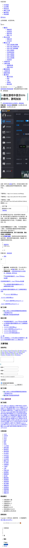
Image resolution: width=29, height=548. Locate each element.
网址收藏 (6, 14)
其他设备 (6, 447)
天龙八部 (20, 410)
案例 (11, 426)
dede (4, 418)
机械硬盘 (5, 419)
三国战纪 (4, 410)
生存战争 (13, 416)
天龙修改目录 (10, 52)
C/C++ (24, 407)
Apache (22, 423)
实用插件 (6, 464)
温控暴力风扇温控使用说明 (11, 314)
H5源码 (16, 410)
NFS (10, 416)
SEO (23, 426)
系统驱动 (6, 487)
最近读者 (9, 84)
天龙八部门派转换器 (12, 48)
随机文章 (9, 33)
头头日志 (9, 41)
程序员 (20, 405)
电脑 (9, 419)
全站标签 (9, 31)
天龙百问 (9, 59)
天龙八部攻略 (10, 57)
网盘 (16, 415)
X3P (15, 413)
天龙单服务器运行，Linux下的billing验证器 (12, 281)
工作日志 (16, 421)
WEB (5, 444)
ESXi (26, 419)
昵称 (2, 367)
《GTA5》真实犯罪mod (7, 297)
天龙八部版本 (10, 50)
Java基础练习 (19, 416)
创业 (24, 418)
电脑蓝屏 (6, 423)
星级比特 (23, 424)
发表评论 (6, 244)
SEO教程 (16, 405)
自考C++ (12, 410)
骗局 (14, 407)
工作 (2, 427)
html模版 (7, 421)
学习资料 (6, 462)
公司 (21, 419)
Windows (18, 408)
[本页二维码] (5, 546)
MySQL (16, 418)
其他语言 (6, 449)
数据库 (5, 415)
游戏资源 (10, 89)
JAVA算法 (3, 416)
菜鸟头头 (3, 17)
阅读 (8, 78)
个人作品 (6, 445)
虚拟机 (4, 413)
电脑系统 (6, 485)
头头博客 (6, 6)
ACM (24, 410)
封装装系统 (23, 408)
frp (12, 421)
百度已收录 (7, 236)
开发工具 (6, 470)
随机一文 (9, 35)
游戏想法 (21, 418)
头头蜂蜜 (6, 457)
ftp (25, 423)
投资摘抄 (6, 472)
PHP (5, 407)
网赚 (18, 426)
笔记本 (20, 421)
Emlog (2, 415)
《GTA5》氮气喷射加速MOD (12, 332)
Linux (2, 407)
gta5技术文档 (19, 413)
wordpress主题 (9, 412)
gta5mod (5, 427)
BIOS (14, 423)
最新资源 (8, 399)
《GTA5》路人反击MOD (10, 331)
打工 (25, 426)
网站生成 (6, 8)
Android (16, 424)
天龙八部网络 (10, 56)
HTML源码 (3, 424)
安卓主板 (25, 413)
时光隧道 (6, 4)
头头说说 (6, 459)
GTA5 (19, 424)
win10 (23, 419)
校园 (6, 418)
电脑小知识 (10, 67)
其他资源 (6, 451)
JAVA (4, 412)
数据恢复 (11, 413)
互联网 (21, 407)
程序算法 (14, 426)
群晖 (8, 413)
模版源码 (6, 477)
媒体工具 (6, 461)
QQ (1, 376)
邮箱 (2, 370)
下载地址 (4, 210)
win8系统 (12, 419)
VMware (12, 424)
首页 (2, 89)
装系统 (24, 415)
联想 (21, 426)
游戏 (10, 184)
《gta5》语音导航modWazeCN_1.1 (10, 304)
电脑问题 (18, 423)
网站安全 (12, 405)
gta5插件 (11, 423)
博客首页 (9, 29)
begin (5, 408)
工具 (8, 80)
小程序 (5, 466)
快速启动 (21, 412)
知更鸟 (14, 412)
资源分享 (5, 89)
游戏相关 (6, 479)
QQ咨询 (6, 544)
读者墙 (9, 82)
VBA (11, 421)
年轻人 (14, 408)
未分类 (5, 476)
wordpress (17, 407)
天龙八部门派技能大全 (13, 46)
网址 (2, 373)
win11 (8, 415)
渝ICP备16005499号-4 (6, 520)
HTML (2, 405)
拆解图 (8, 410)
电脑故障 (12, 415)
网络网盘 (6, 489)
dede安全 (3, 421)
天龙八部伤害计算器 (12, 44)
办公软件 (6, 453)
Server (7, 405)
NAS (3, 423)
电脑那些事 (10, 65)
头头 (13, 269)
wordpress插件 (6, 426)
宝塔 (5, 405)
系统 (18, 419)
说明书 (7, 416)
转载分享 (9, 39)
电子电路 (6, 483)
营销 (17, 412)
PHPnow (8, 424)
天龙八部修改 (10, 54)
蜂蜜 (24, 412)
